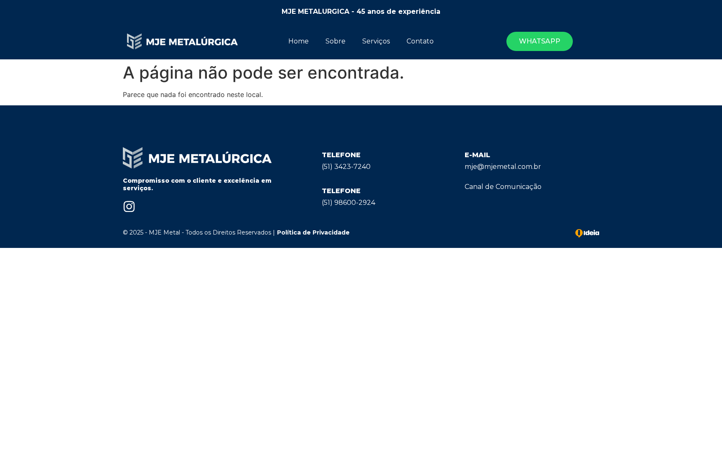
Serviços (376, 41)
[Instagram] (129, 206)
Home (298, 41)
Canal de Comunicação (503, 187)
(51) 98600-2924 (348, 203)
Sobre (335, 41)
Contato (420, 41)
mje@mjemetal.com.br (503, 167)
